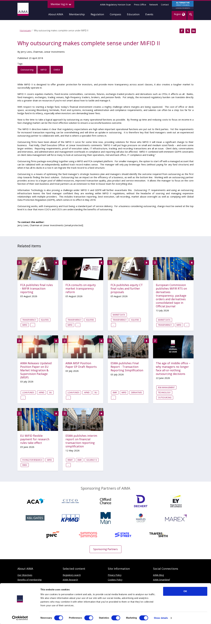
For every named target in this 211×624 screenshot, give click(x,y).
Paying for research (32, 460)
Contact (165, 4)
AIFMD (41, 392)
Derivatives (136, 392)
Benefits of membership (29, 579)
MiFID (43, 69)
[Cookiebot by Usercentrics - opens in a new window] (20, 618)
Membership (77, 14)
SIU (50, 392)
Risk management (166, 387)
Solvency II (91, 460)
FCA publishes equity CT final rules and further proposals (127, 288)
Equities (45, 320)
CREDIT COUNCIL (183, 5)
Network (153, 4)
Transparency (29, 320)
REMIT (70, 460)
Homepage (25, 30)
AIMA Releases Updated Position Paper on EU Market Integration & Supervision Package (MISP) (36, 370)
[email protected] (74, 225)
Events (149, 14)
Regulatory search (72, 575)
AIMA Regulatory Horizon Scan (115, 4)
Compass (115, 14)
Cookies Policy (115, 579)
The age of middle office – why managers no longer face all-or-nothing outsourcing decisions (173, 368)
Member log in (59, 4)
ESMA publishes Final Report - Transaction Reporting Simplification (127, 366)
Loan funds (28, 392)
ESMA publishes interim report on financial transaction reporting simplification (81, 441)
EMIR (115, 392)
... (32, 325)
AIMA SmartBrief (161, 579)
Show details (161, 618)
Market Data (119, 314)
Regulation (97, 14)
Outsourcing (27, 69)
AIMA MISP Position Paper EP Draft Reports (81, 365)
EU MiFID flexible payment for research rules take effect (34, 439)
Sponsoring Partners (105, 549)
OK (185, 591)
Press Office (140, 4)
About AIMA (55, 14)
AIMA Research (70, 579)
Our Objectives (24, 575)
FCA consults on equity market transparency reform (80, 288)
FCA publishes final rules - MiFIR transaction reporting (36, 288)
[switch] (88, 617)
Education (133, 14)
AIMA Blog (158, 575)
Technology (164, 392)
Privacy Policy (114, 575)
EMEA (57, 69)
